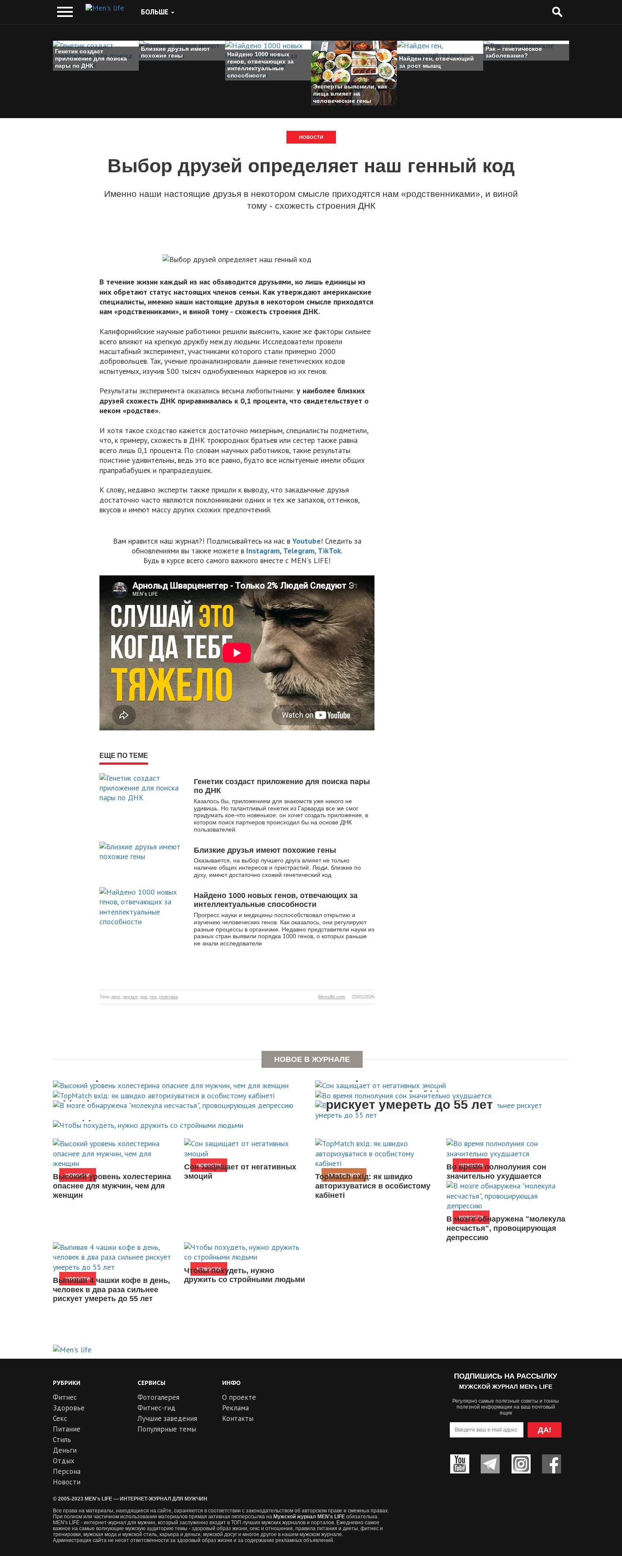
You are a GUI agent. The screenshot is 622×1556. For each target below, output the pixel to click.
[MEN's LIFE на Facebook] (551, 1463)
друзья (130, 996)
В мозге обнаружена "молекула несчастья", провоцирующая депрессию (505, 1228)
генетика (168, 996)
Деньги (65, 1450)
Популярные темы (167, 1429)
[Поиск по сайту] (557, 12)
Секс (60, 1418)
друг (115, 996)
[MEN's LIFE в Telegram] (490, 1463)
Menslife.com (331, 996)
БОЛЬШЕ (155, 12)
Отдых (63, 1460)
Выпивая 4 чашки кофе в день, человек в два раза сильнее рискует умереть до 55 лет (111, 1289)
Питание (66, 1429)
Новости (311, 137)
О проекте (239, 1397)
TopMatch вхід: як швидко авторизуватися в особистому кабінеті (372, 1185)
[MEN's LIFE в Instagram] (521, 1463)
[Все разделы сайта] (65, 12)
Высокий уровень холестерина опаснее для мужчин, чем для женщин (112, 1185)
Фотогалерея (158, 1397)
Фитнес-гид (157, 1407)
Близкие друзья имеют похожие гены (265, 850)
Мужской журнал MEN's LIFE (309, 1517)
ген (153, 996)
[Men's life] (104, 8)
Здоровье (69, 1407)
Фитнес (65, 1397)
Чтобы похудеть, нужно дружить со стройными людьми (244, 1275)
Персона (66, 1471)
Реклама (235, 1407)
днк (143, 996)
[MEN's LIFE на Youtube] (459, 1463)
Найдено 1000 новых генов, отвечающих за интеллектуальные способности (276, 900)
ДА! (544, 1430)
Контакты (237, 1418)
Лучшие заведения (167, 1418)
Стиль (62, 1439)
